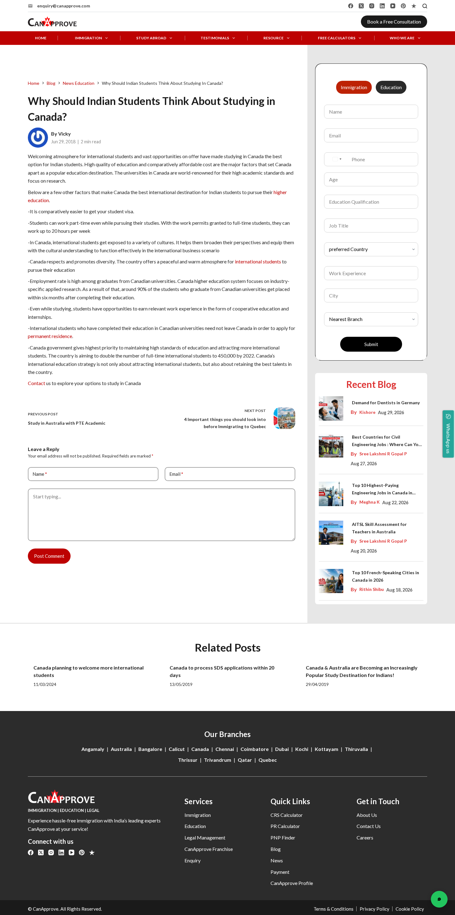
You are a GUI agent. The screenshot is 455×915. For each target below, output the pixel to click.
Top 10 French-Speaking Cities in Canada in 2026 (385, 576)
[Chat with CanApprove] (439, 899)
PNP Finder (283, 837)
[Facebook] (350, 5)
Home (40, 38)
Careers (365, 837)
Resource (273, 38)
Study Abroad (151, 38)
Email (176, 474)
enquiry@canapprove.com (63, 5)
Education (195, 826)
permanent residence (50, 336)
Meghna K (369, 502)
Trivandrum (217, 760)
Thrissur (187, 760)
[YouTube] (392, 5)
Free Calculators (336, 38)
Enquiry (192, 860)
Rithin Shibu (371, 589)
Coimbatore (254, 749)
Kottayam (326, 749)
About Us (367, 815)
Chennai (224, 749)
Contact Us (369, 826)
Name (39, 474)
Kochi (301, 749)
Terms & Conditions (333, 909)
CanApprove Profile (292, 883)
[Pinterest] (403, 5)
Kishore (367, 412)
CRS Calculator (287, 815)
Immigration (88, 38)
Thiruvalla (356, 749)
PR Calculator (285, 826)
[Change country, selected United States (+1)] (336, 159)
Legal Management (204, 837)
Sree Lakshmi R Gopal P (383, 453)
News (277, 860)
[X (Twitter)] (361, 5)
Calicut (177, 749)
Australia (121, 749)
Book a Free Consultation (394, 21)
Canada (200, 749)
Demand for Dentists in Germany (386, 402)
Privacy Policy (374, 909)
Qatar (245, 760)
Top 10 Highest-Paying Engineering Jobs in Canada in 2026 (382, 490)
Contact (36, 383)
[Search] (424, 6)
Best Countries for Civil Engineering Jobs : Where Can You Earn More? (386, 441)
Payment (280, 872)
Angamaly (92, 749)
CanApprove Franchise (208, 849)
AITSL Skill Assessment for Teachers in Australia (379, 528)
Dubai (282, 749)
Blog (276, 849)
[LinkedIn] (382, 5)
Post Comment (49, 556)
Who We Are (402, 38)
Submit (371, 344)
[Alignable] (413, 5)
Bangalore (150, 749)
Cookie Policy (410, 909)
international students (258, 261)
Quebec (267, 760)
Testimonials (215, 38)
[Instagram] (371, 5)
